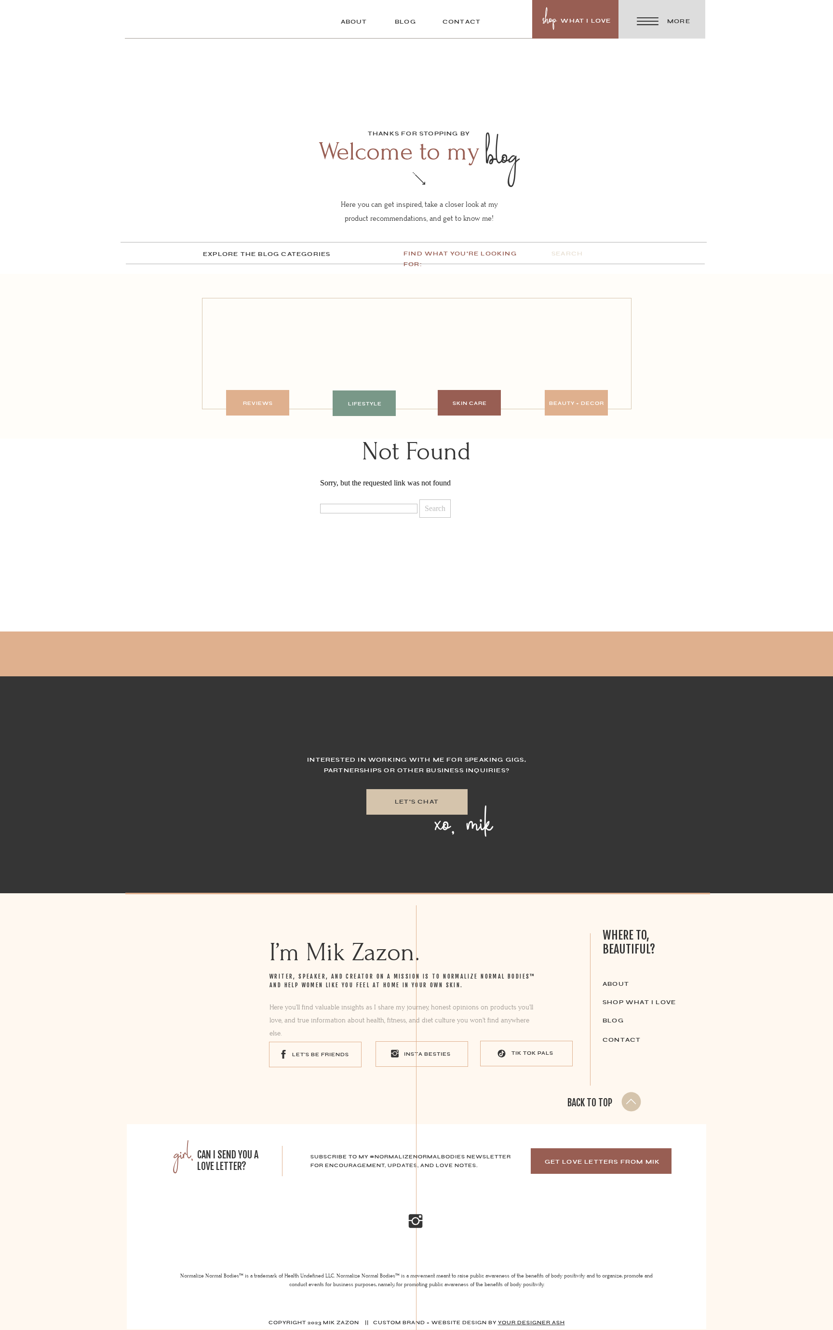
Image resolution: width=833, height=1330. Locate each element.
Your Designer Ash (531, 1322)
